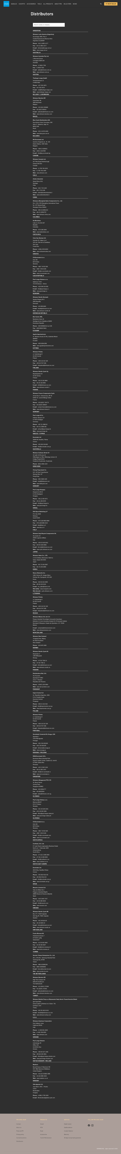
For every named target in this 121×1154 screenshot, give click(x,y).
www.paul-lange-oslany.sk (44, 815)
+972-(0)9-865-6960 (43, 520)
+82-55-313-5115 (41, 584)
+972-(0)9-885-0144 (42, 523)
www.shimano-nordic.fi (43, 387)
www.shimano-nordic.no (43, 667)
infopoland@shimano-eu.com (46, 365)
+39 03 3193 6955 (41, 545)
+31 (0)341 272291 (41, 988)
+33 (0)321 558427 (41, 404)
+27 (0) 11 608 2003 (43, 854)
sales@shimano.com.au (44, 70)
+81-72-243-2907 (43, 564)
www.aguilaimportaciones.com (45, 345)
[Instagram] (92, 1125)
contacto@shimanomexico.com (46, 628)
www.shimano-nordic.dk (43, 310)
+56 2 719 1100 (42, 188)
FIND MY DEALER (111, 4)
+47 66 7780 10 (42, 660)
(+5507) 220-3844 (43, 684)
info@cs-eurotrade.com (44, 271)
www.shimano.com (42, 173)
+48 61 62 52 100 (43, 361)
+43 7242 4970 (42, 85)
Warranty (66, 1134)
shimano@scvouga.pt (44, 748)
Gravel (42, 1124)
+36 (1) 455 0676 (41, 501)
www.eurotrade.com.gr (43, 881)
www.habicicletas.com (43, 232)
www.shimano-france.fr (43, 409)
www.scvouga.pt (41, 750)
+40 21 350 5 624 (43, 767)
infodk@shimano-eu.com (45, 308)
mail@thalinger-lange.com (45, 90)
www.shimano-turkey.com (44, 1015)
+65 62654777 (42, 789)
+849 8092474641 (41, 328)
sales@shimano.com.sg (44, 793)
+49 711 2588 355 (41, 426)
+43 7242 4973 (40, 87)
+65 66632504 (40, 791)
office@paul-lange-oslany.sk (46, 813)
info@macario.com (43, 903)
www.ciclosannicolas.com (44, 251)
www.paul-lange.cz (42, 291)
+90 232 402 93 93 (43, 1010)
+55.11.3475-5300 (43, 131)
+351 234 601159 (41, 745)
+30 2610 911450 (43, 444)
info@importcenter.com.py (45, 706)
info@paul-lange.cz (43, 289)
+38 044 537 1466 (43, 1052)
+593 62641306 (42, 343)
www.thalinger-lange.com (44, 92)
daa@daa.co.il (42, 525)
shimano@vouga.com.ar (44, 48)
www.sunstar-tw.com (42, 971)
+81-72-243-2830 (41, 567)
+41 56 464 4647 (41, 945)
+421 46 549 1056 (41, 811)
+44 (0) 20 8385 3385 (44, 1073)
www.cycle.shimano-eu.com (44, 549)
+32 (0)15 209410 (41, 109)
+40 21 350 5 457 (41, 769)
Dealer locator (67, 1124)
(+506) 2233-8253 (43, 249)
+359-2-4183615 (42, 148)
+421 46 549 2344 (43, 809)
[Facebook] (89, 1125)
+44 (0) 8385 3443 (41, 1076)
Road (41, 1131)
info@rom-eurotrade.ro (44, 771)
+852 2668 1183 (42, 479)
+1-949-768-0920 (41, 1032)
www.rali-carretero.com (43, 686)
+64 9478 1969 (42, 645)
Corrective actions (21, 1137)
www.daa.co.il (40, 527)
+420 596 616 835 (43, 286)
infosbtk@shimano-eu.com (45, 1012)
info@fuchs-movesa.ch (44, 947)
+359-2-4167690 (41, 151)
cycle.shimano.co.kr (47, 591)
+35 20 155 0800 (42, 380)
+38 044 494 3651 (41, 1054)
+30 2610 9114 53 (41, 877)
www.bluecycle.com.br (43, 133)
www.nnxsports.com (45, 588)
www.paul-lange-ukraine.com (45, 1058)
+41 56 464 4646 (42, 942)
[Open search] (101, 4)
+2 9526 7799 (42, 65)
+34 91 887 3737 (42, 898)
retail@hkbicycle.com (44, 481)
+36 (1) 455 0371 (43, 498)
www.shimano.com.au (43, 72)
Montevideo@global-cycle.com (46, 1097)
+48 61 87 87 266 (41, 363)
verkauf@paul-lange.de (44, 429)
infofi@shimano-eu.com (44, 385)
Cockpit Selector (68, 1131)
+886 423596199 (42, 964)
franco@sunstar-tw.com (44, 969)
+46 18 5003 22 (40, 923)
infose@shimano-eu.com (45, 925)
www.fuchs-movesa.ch (43, 949)
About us (18, 1127)
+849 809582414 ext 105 (45, 326)
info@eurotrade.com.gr (44, 446)
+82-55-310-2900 (43, 582)
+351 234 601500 (43, 743)
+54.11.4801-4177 (43, 43)
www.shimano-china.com (44, 214)
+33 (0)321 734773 (43, 402)
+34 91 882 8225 (41, 901)
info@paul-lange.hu (43, 503)
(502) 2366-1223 (42, 464)
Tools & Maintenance (45, 1137)
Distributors (19, 1141)
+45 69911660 (42, 306)
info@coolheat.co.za (43, 859)
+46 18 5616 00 (42, 920)
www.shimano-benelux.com (44, 114)
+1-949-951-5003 (43, 1030)
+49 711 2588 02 (42, 424)
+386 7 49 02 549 (41, 269)
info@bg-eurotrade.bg (44, 153)
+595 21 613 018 (42, 704)
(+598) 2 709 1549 (43, 1095)
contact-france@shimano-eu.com (47, 407)
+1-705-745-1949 (41, 170)
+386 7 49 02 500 (43, 266)
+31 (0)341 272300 (43, 986)
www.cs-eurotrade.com (43, 273)
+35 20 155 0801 (41, 383)
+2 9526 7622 (40, 67)
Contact (18, 1124)
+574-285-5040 (42, 229)
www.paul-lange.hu (42, 505)
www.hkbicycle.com (42, 483)
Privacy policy (20, 1134)
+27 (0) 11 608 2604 (42, 857)
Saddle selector (68, 1127)
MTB (41, 1127)
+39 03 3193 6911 (43, 542)
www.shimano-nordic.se (43, 927)
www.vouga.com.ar (42, 50)
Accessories (43, 1134)
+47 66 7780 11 (40, 663)
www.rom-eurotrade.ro (43, 774)
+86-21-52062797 (41, 212)
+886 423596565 (41, 966)
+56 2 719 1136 (40, 190)
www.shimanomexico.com (44, 630)
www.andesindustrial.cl (43, 194)
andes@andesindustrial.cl (45, 192)
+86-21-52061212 (43, 210)
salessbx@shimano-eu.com (45, 111)
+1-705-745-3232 (43, 168)
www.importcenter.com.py (44, 708)
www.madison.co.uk (42, 1078)
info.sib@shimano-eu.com (45, 547)
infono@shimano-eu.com (45, 665)
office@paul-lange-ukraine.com (46, 1056)
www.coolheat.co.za (42, 861)
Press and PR (19, 1131)
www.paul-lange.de (42, 431)
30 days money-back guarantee (72, 1137)
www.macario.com (42, 905)
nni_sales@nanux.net (44, 586)
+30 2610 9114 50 (43, 874)
